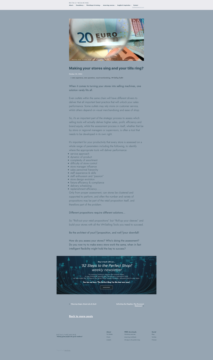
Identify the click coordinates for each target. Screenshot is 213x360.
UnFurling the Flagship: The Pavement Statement (130, 305)
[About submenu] (73, 5)
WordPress (67, 350)
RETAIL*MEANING (79, 3)
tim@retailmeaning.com (138, 7)
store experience (77, 78)
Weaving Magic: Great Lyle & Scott (83, 304)
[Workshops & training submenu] (100, 5)
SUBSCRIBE (106, 287)
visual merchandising (103, 78)
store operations (89, 78)
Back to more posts (81, 316)
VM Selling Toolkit (117, 78)
